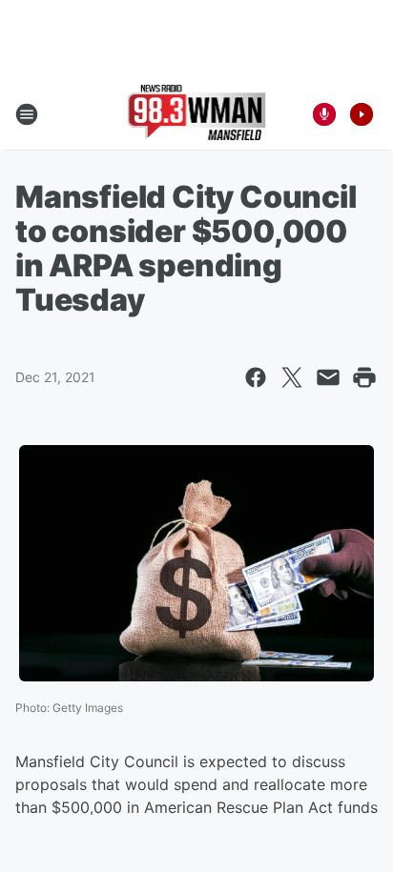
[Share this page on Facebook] (255, 377)
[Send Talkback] (324, 114)
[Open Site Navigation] (26, 114)
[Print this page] (364, 377)
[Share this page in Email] (328, 377)
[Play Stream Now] (361, 114)
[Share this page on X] (292, 377)
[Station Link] (197, 114)
